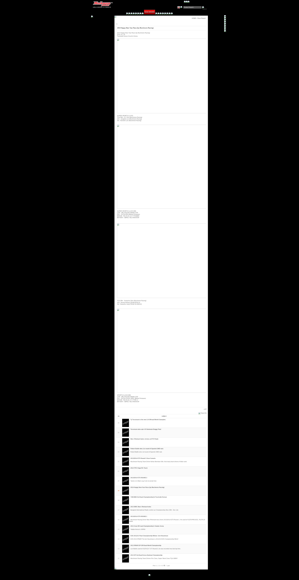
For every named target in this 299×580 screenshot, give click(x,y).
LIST (205, 409)
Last (168, 565)
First (154, 565)
